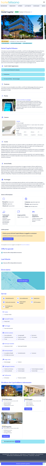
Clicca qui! (17, 441)
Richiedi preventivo (8, 238)
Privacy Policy (25, 455)
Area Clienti (37, 455)
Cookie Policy (31, 455)
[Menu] (44, 2)
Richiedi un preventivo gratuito (23, 463)
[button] (14, 127)
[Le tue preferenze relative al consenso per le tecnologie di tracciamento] (44, 464)
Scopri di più (6, 408)
